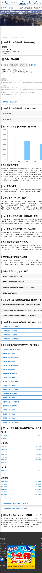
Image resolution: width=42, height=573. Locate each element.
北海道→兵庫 (4, 459)
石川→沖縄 (3, 438)
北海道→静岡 (4, 457)
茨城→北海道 (4, 486)
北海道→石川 (4, 470)
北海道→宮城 (4, 449)
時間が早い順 (14, 65)
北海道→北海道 (4, 446)
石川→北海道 (4, 435)
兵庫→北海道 (4, 494)
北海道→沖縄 (4, 462)
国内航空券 (3, 543)
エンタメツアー (4, 556)
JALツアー (3, 548)
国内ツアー (3, 553)
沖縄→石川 (3, 473)
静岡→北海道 (4, 491)
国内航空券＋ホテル (5, 551)
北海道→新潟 (4, 454)
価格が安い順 (4, 65)
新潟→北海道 (4, 489)
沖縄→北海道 (4, 497)
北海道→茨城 (4, 452)
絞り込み (33, 65)
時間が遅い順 (23, 65)
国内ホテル (3, 546)
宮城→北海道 (4, 484)
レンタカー (25, 543)
